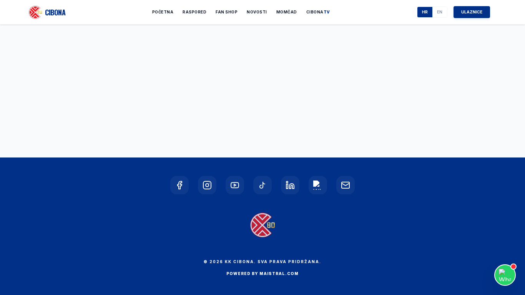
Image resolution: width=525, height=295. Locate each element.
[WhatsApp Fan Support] (505, 275)
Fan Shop (227, 12)
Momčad (286, 12)
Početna (163, 12)
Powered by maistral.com (262, 273)
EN (439, 12)
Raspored (194, 12)
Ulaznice (471, 12)
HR (425, 12)
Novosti (257, 12)
